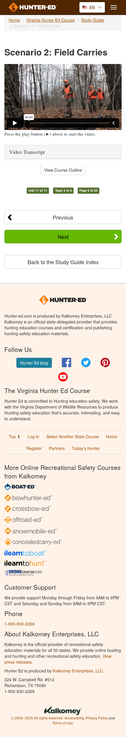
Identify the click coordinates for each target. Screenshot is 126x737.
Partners (57, 448)
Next (63, 236)
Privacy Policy (97, 717)
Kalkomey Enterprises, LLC (78, 671)
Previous (63, 217)
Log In (33, 436)
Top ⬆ (15, 436)
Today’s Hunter (86, 448)
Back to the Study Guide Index (63, 262)
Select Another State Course (72, 436)
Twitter (86, 362)
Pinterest (105, 362)
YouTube (63, 377)
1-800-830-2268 (19, 624)
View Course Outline (63, 170)
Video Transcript (27, 151)
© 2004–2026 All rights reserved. (37, 717)
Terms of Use (62, 722)
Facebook (66, 362)
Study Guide (92, 20)
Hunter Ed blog (34, 363)
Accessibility (74, 717)
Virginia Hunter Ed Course (50, 20)
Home (14, 20)
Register (34, 448)
